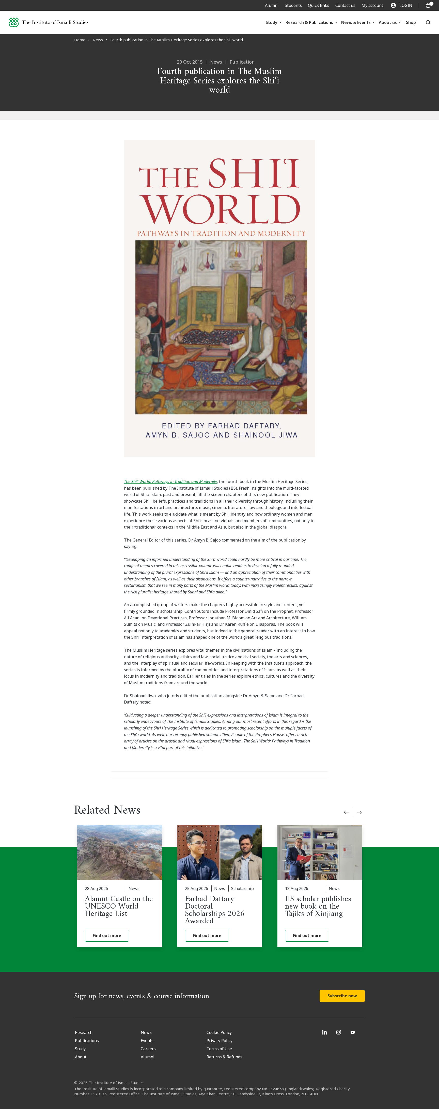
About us (388, 22)
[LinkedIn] (325, 1032)
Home (79, 39)
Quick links (318, 5)
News (98, 39)
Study (271, 22)
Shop (411, 22)
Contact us (345, 5)
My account (372, 5)
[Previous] (346, 812)
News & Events (356, 22)
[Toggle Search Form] (428, 22)
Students (293, 5)
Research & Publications (309, 22)
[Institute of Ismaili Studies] (48, 22)
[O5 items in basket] (428, 5)
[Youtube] (353, 1032)
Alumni (272, 5)
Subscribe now (342, 996)
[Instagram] (339, 1032)
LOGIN (405, 5)
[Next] (359, 812)
